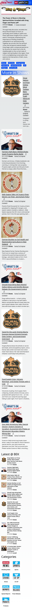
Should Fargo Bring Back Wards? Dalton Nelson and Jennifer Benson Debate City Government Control (15, 286)
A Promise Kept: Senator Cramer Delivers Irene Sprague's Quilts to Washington (14, 549)
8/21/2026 (10, 464)
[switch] (30, 2)
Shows (10, 25)
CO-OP (15, 553)
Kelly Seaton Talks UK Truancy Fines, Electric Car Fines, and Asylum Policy (15, 195)
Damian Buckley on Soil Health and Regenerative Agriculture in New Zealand (15, 241)
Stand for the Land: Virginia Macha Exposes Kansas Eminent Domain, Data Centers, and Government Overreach (15, 335)
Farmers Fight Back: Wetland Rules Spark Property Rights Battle (15, 153)
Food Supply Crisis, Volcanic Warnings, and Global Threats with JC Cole (16, 381)
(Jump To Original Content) (26, 113)
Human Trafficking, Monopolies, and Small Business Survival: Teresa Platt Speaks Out (14, 539)
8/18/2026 (10, 553)
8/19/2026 (10, 519)
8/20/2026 (10, 489)
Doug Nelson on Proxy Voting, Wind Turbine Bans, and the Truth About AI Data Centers (26, 90)
